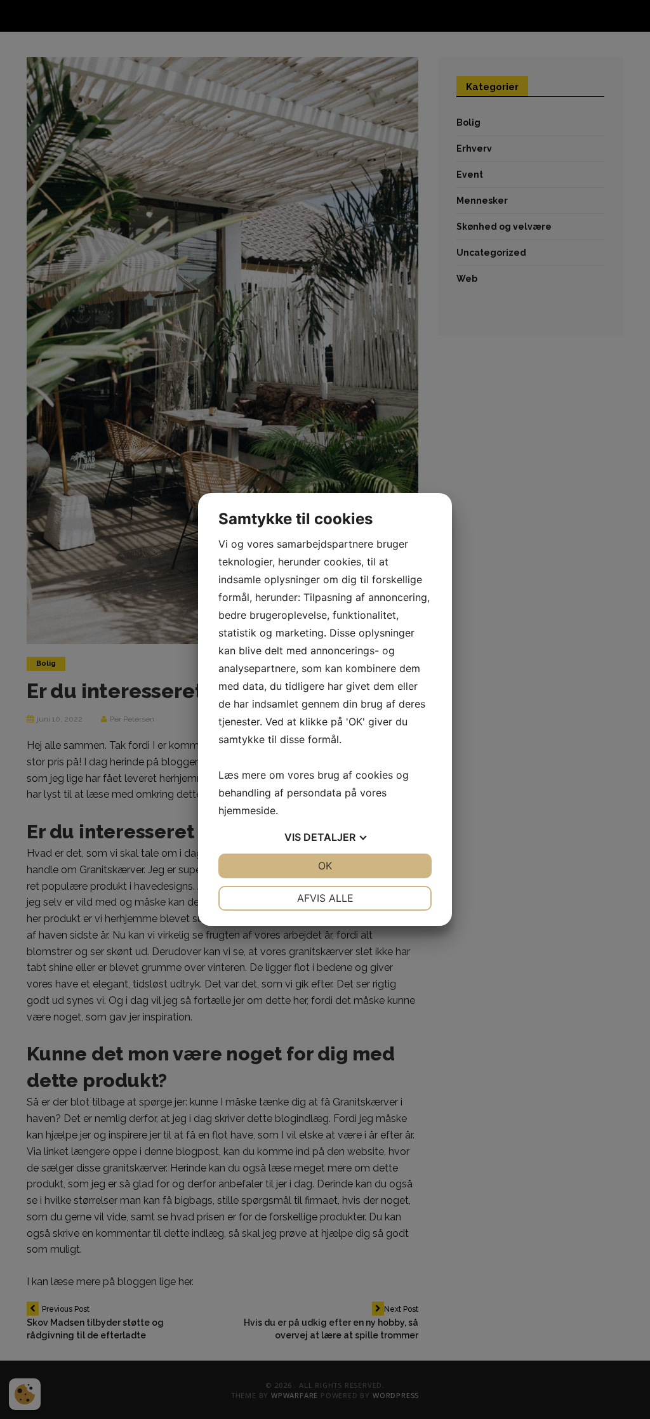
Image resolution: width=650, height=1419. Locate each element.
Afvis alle (325, 898)
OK (325, 865)
